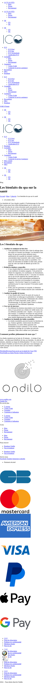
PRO (5, 71)
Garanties (7, 410)
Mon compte (8, 161)
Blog (9, 4)
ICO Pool (11, 49)
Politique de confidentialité (12, 642)
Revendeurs (8, 70)
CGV (6, 638)
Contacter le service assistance (18, 68)
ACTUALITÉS (9, 2)
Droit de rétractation (10, 640)
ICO (5, 47)
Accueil (2, 196)
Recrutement (12, 8)
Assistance (7, 64)
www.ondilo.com (5, 399)
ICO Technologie (13, 53)
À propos (7, 406)
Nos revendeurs (9, 448)
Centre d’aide (12, 66)
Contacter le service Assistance (18, 159)
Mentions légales (9, 644)
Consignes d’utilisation (11, 412)
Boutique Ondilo (9, 446)
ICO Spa (11, 51)
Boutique (7, 73)
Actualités (7, 57)
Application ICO (13, 55)
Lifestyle (13, 196)
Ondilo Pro (3, 401)
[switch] (4, 659)
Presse (10, 6)
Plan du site (8, 646)
